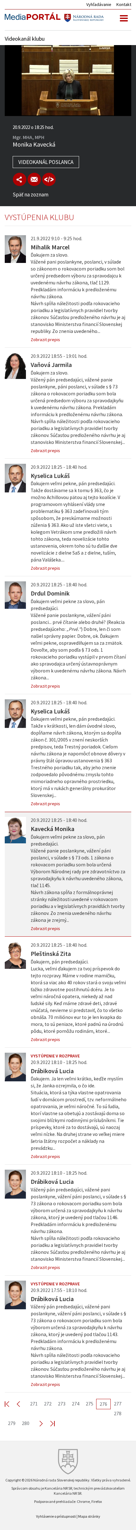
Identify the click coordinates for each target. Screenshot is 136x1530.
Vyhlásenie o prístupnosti (56, 1516)
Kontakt (123, 4)
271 (34, 1403)
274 (75, 1403)
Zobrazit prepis (45, 339)
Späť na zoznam (30, 194)
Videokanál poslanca (45, 162)
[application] (68, 80)
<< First (11, 1404)
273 (61, 1403)
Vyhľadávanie (98, 4)
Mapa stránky (89, 1516)
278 (117, 1413)
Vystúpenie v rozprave (55, 1056)
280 (25, 1423)
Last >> (49, 1423)
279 (11, 1423)
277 (117, 1403)
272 (48, 1403)
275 (89, 1403)
